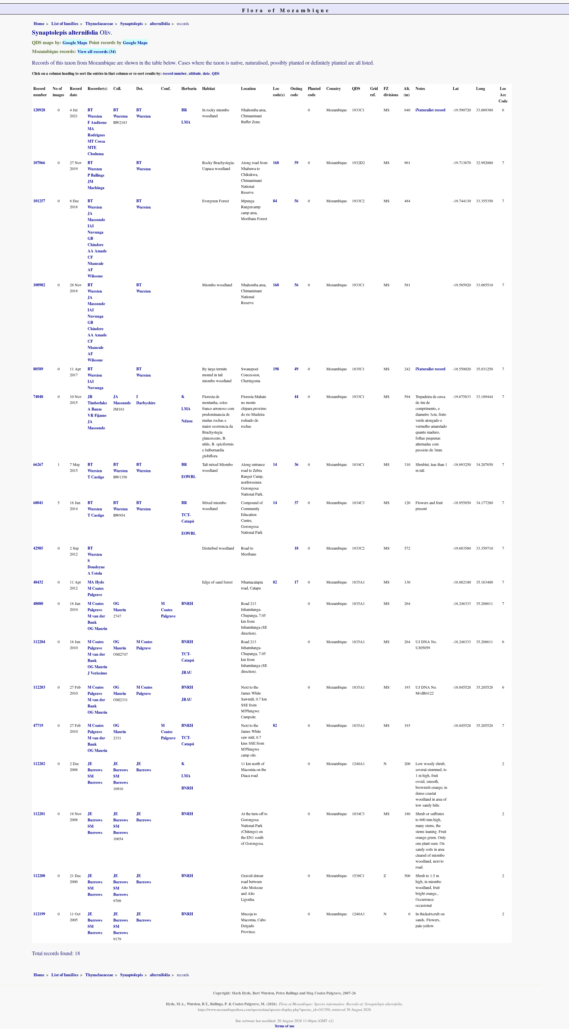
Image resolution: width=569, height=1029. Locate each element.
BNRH (187, 603)
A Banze (95, 409)
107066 (39, 162)
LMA (186, 122)
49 (296, 369)
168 (276, 162)
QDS (215, 73)
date (206, 73)
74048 (38, 396)
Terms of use (284, 1026)
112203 (39, 687)
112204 (39, 641)
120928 (39, 110)
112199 (39, 914)
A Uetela (95, 573)
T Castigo (96, 477)
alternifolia (160, 23)
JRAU (186, 672)
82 (275, 582)
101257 (39, 201)
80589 (38, 369)
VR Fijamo (97, 415)
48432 (38, 582)
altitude (195, 73)
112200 (39, 875)
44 (296, 396)
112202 (39, 763)
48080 (38, 603)
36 (296, 464)
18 (296, 548)
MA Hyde (96, 582)
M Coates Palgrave (168, 610)
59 (296, 162)
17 (296, 582)
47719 (38, 725)
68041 (38, 502)
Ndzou (187, 421)
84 (275, 201)
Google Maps (75, 42)
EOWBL (188, 476)
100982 (39, 285)
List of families (64, 23)
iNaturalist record (431, 110)
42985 (38, 548)
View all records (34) (96, 51)
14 (275, 464)
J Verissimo (97, 673)
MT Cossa (96, 141)
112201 (39, 813)
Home (39, 23)
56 (296, 201)
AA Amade (97, 251)
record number (175, 73)
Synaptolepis (131, 23)
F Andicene (97, 122)
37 (296, 502)
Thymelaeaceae (99, 23)
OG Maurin (97, 628)
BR (184, 110)
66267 (38, 464)
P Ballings (96, 175)
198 (276, 369)
